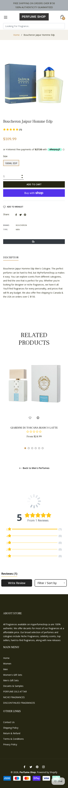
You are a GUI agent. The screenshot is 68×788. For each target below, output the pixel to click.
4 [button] (36, 448)
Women (7, 663)
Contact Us (9, 722)
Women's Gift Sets (12, 674)
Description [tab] (11, 257)
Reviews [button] (9, 573)
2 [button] (29, 448)
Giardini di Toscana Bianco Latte (34, 428)
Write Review (16, 583)
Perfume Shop (28, 772)
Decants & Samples (13, 685)
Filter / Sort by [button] (47, 583)
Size (5, 156)
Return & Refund (11, 733)
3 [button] (32, 448)
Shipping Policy (10, 727)
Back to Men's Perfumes (35, 468)
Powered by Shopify (47, 772)
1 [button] (25, 448)
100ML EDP (11, 163)
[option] (34, 401)
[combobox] (34, 26)
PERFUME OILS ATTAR (15, 691)
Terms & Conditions (13, 738)
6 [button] (42, 448)
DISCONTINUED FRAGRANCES (19, 702)
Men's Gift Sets (11, 680)
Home (16, 34)
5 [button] (39, 448)
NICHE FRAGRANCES (14, 697)
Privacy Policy (10, 744)
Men (5, 669)
